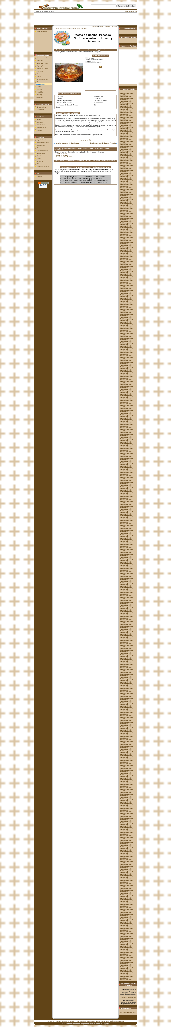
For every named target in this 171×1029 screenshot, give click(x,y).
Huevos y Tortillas (42, 63)
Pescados (41, 84)
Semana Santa (41, 127)
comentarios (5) (85, 140)
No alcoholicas (41, 107)
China (38, 148)
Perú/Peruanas (41, 156)
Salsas (39, 76)
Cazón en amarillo (62, 155)
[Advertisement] (89, 11)
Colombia (40, 164)
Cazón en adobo (61, 153)
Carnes (39, 86)
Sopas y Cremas (42, 66)
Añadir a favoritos (104, 26)
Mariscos (40, 82)
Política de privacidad (117, 1021)
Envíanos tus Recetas (128, 997)
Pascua (39, 130)
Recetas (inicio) (42, 31)
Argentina (40, 161)
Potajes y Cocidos (42, 68)
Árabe (38, 158)
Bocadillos (40, 92)
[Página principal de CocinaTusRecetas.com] (60, 9)
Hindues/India (41, 153)
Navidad (39, 119)
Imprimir (114, 26)
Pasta (38, 74)
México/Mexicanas (43, 142)
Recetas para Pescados (128, 1012)
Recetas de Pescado (54, 1021)
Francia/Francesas (43, 166)
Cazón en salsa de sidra (64, 157)
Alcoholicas (40, 110)
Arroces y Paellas (42, 79)
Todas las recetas (42, 58)
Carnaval (39, 122)
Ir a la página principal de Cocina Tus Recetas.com (92, 1021)
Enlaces (39, 176)
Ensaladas (40, 71)
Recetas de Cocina (68, 1021)
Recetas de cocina (131, 11)
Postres (39, 89)
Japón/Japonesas (42, 150)
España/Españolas (43, 140)
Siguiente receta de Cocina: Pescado (103, 143)
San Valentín (41, 125)
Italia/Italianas (41, 145)
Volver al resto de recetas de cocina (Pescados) (71, 28)
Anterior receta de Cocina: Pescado (67, 143)
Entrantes (40, 60)
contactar (95, 26)
